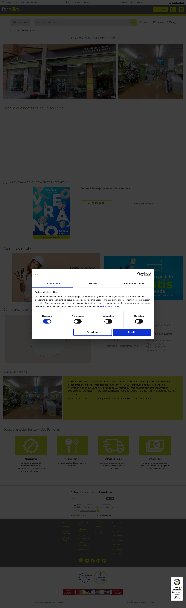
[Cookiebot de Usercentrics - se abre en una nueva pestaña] (139, 274)
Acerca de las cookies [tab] (133, 283)
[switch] (78, 322)
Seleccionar (92, 332)
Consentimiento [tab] (52, 283)
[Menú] (181, 579)
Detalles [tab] (93, 283)
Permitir (132, 332)
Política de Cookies (109, 306)
